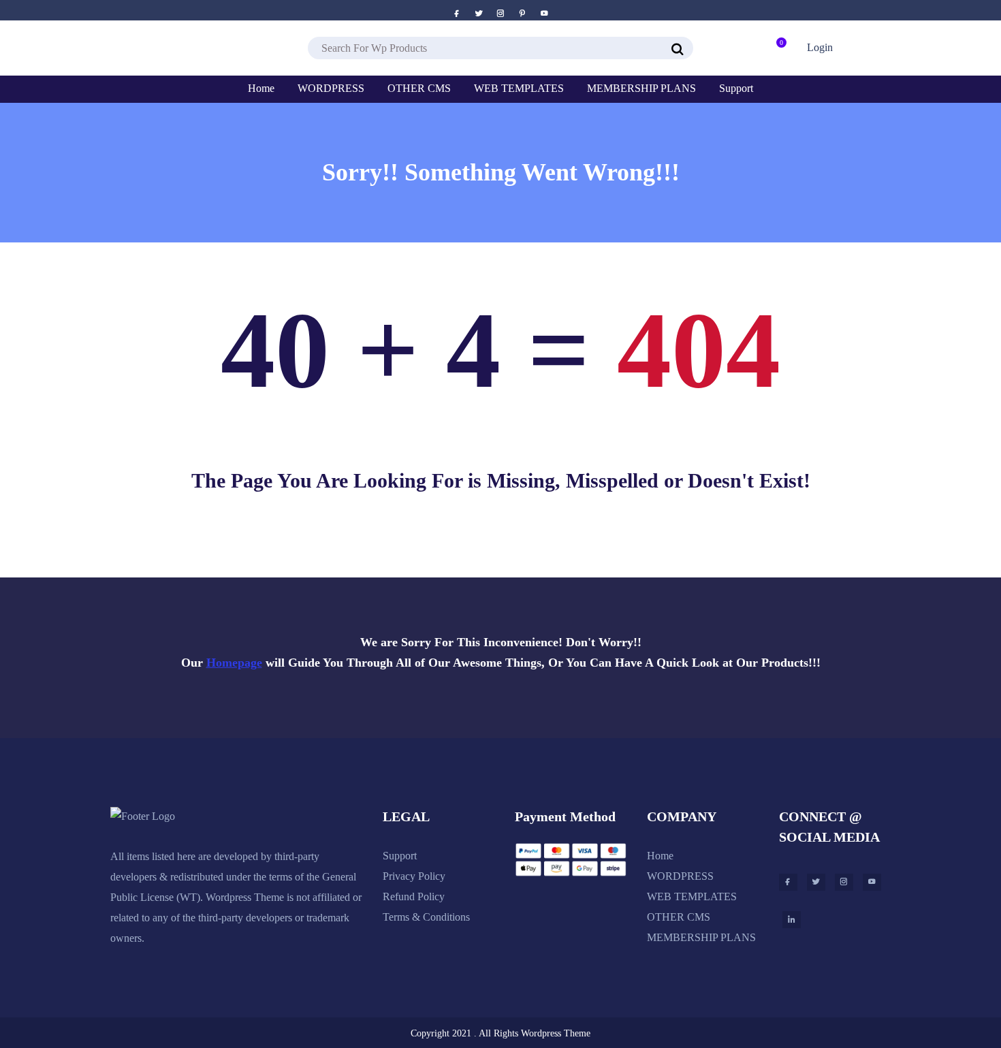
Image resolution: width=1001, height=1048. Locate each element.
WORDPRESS (680, 876)
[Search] (677, 49)
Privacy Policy (414, 876)
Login (820, 47)
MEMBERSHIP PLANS (701, 937)
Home (660, 855)
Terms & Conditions (426, 917)
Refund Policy (414, 896)
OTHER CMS (678, 917)
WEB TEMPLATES (692, 896)
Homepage (234, 662)
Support (400, 855)
